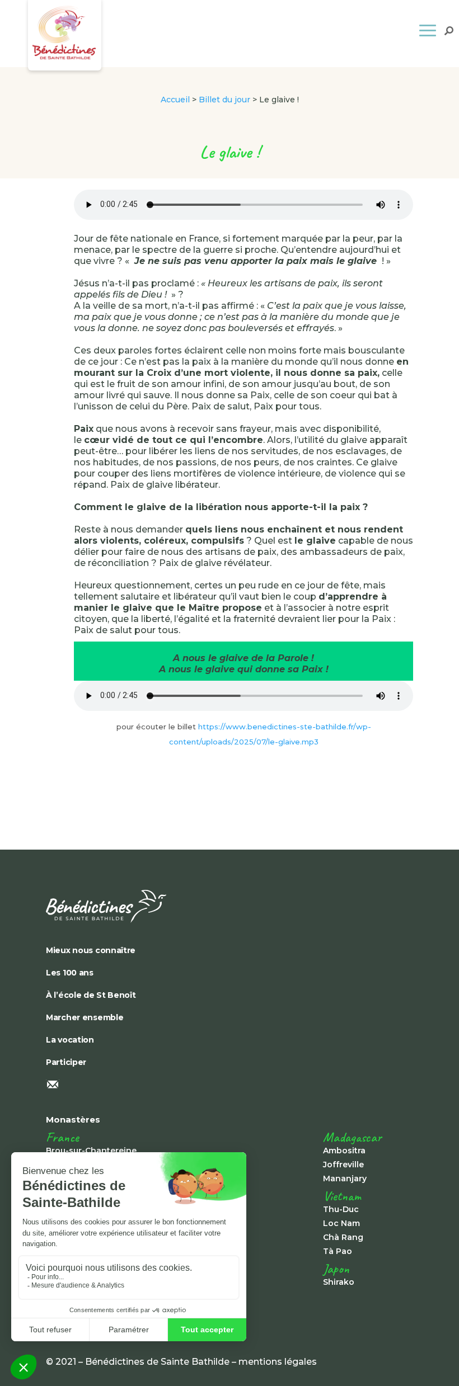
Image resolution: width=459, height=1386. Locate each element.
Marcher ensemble (84, 1017)
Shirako (338, 1282)
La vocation (70, 1040)
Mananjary (345, 1178)
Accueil (175, 100)
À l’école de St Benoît (91, 995)
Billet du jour (224, 100)
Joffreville (343, 1164)
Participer (66, 1062)
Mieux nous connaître (90, 950)
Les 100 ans (69, 973)
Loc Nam (341, 1223)
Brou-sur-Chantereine (91, 1150)
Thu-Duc (341, 1209)
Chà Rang (343, 1237)
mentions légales (277, 1361)
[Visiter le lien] (229, 906)
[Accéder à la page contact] (229, 1085)
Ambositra (344, 1150)
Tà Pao (337, 1251)
